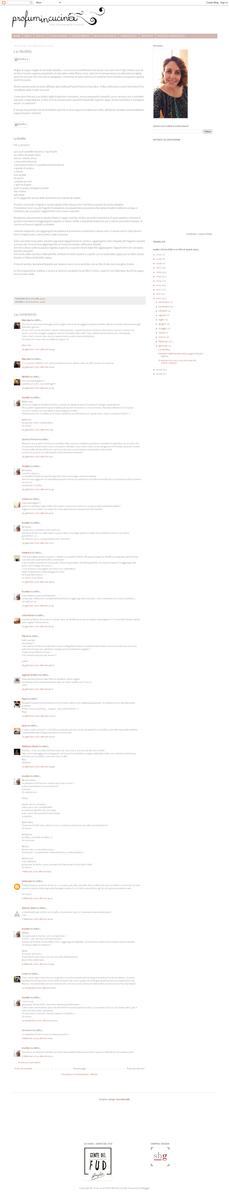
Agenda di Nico (30, 675)
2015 (158, 276)
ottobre (163, 311)
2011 (158, 294)
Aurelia (26, 397)
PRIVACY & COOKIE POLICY (171, 36)
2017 (159, 268)
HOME (17, 36)
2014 (159, 281)
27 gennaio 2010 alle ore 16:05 (38, 626)
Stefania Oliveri (30, 746)
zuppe (42, 302)
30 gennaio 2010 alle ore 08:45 (38, 767)
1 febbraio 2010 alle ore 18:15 (36, 871)
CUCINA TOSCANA (58, 36)
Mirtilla (25, 377)
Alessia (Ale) (28, 908)
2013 (159, 285)
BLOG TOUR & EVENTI (105, 36)
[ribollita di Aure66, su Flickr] (20, 124)
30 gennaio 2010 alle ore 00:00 (39, 716)
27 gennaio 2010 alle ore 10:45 (38, 606)
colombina (27, 615)
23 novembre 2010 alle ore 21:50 (39, 988)
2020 (159, 255)
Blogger (146, 1188)
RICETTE (40, 36)
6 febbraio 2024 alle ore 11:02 (37, 1056)
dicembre (164, 302)
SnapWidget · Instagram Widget (199, 234)
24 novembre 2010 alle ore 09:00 (40, 1021)
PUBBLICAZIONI (129, 36)
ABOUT (28, 36)
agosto (163, 315)
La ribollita (164, 350)
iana (24, 726)
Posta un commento (29, 1062)
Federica (26, 553)
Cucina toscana (31, 302)
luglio (162, 320)
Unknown (27, 881)
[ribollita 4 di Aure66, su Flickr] (21, 59)
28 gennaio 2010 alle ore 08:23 (38, 665)
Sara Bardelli (123, 1099)
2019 (159, 259)
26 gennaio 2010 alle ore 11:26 (37, 430)
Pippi (24, 699)
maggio (163, 328)
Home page (79, 1069)
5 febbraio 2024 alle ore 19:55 (37, 1038)
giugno (163, 324)
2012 (159, 290)
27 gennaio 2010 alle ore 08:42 (38, 582)
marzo (162, 337)
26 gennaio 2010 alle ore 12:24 (38, 489)
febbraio (163, 341)
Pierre (25, 636)
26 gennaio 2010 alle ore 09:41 (38, 367)
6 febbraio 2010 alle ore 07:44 (38, 964)
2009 (159, 370)
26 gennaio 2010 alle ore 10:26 (38, 388)
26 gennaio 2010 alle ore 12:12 (37, 457)
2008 (159, 374)
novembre (164, 307)
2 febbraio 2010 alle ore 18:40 (37, 898)
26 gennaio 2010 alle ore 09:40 (38, 349)
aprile (162, 333)
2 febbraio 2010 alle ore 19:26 (37, 919)
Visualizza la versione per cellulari (80, 1074)
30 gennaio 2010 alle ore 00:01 (38, 737)
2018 (159, 263)
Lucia (25, 974)
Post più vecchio (136, 1069)
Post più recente (23, 1069)
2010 (159, 298)
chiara (25, 499)
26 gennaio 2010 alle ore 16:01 (37, 513)
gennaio (163, 346)
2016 (159, 272)
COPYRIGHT (147, 36)
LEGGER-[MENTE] (80, 36)
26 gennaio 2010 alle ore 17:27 (37, 543)
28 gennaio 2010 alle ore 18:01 (37, 689)
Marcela (26, 320)
